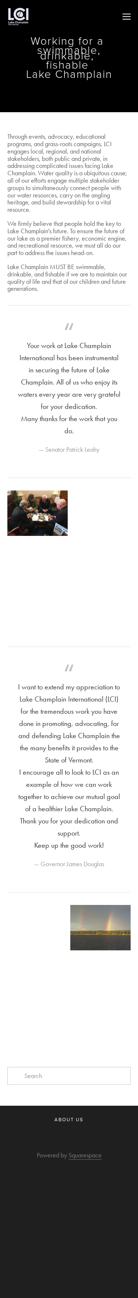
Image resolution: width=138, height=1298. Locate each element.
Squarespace (85, 1155)
